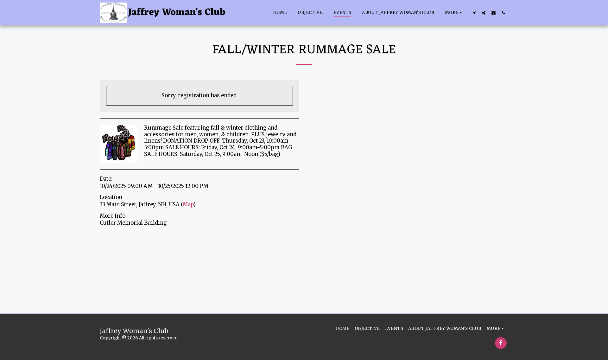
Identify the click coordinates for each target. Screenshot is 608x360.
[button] (473, 12)
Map (188, 204)
